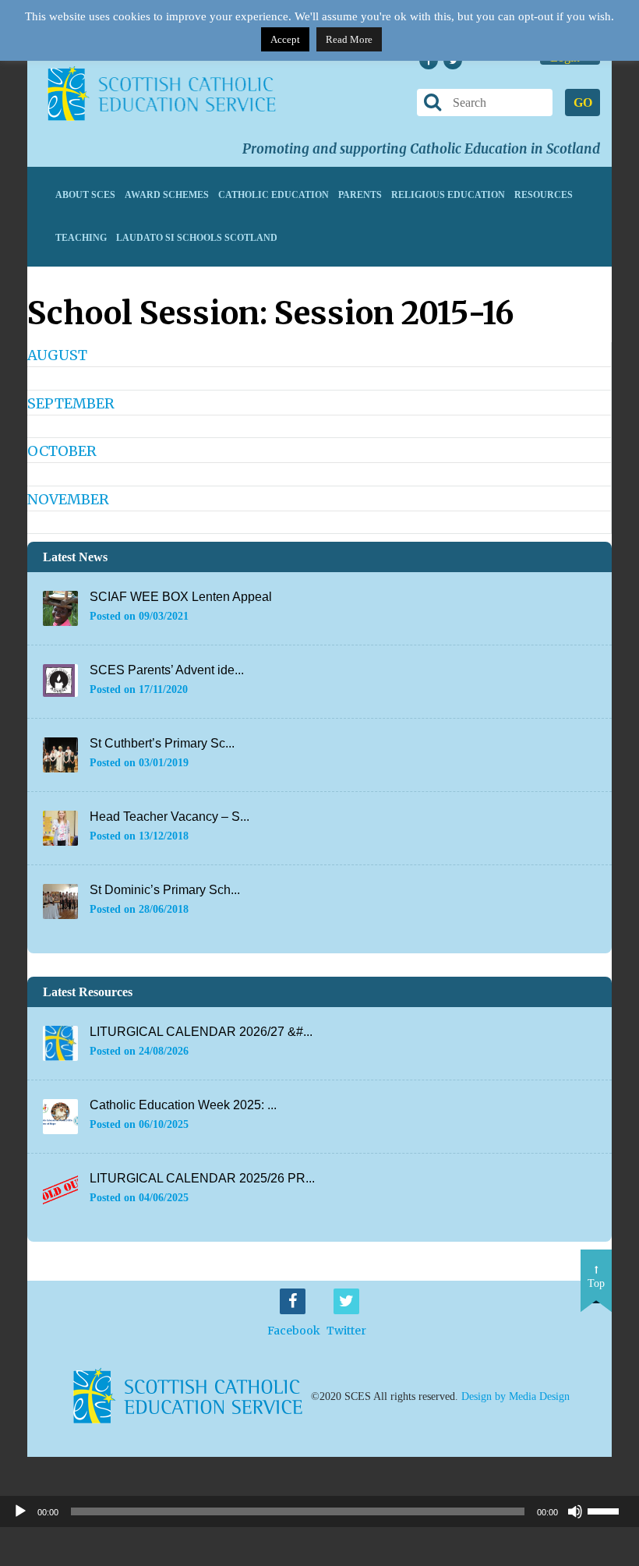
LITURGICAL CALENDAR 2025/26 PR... (202, 1178)
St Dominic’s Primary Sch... (165, 889)
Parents (360, 194)
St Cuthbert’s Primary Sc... (162, 743)
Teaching (81, 237)
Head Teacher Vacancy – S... (169, 816)
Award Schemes (167, 194)
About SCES (85, 194)
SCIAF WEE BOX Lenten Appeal (181, 596)
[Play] (20, 1511)
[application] (319, 1511)
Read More (349, 39)
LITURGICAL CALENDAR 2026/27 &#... (201, 1031)
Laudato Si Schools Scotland (196, 237)
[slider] (609, 1510)
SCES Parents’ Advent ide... (167, 670)
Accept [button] (285, 39)
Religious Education (448, 194)
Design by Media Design (515, 1396)
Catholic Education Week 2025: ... (183, 1105)
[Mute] (575, 1511)
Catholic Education (273, 194)
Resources (543, 194)
